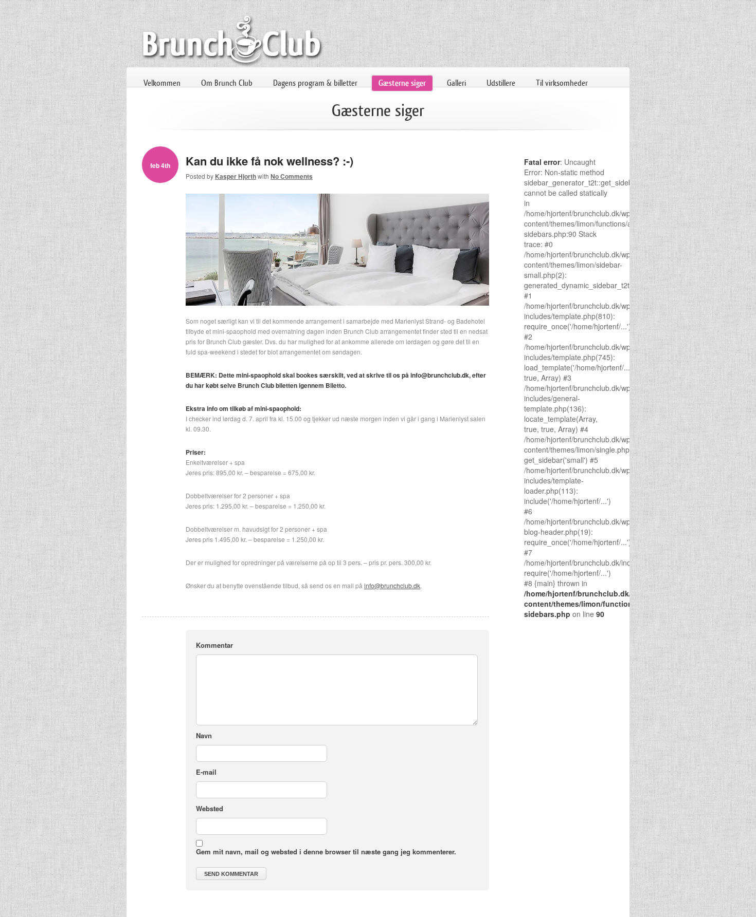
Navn (204, 735)
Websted (209, 808)
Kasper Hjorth (235, 176)
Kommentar (214, 645)
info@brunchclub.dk (392, 585)
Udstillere (501, 83)
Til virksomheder (562, 83)
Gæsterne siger (402, 83)
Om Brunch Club (227, 83)
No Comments (292, 176)
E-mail (206, 772)
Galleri (456, 83)
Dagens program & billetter (315, 83)
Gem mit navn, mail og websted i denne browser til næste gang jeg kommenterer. (326, 851)
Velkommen (162, 83)
